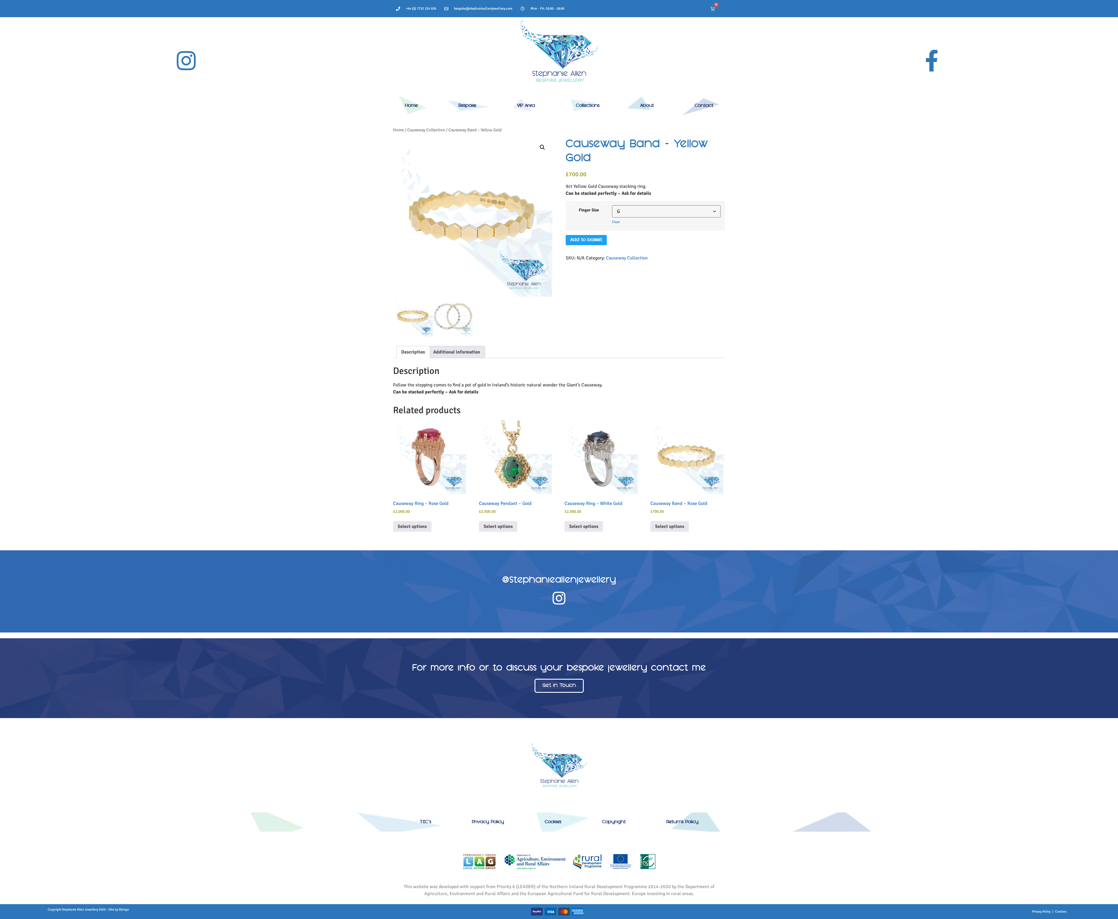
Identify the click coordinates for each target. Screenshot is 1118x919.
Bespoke (467, 106)
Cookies (553, 822)
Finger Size (589, 210)
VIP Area (526, 106)
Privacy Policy (488, 822)
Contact (704, 106)
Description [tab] (413, 352)
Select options (412, 526)
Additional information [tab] (456, 352)
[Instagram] (186, 60)
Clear (616, 222)
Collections (587, 106)
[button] (542, 147)
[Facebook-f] (931, 60)
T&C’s (425, 822)
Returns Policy (682, 822)
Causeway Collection (426, 129)
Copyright (614, 822)
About (647, 106)
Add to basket (586, 240)
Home (411, 106)
